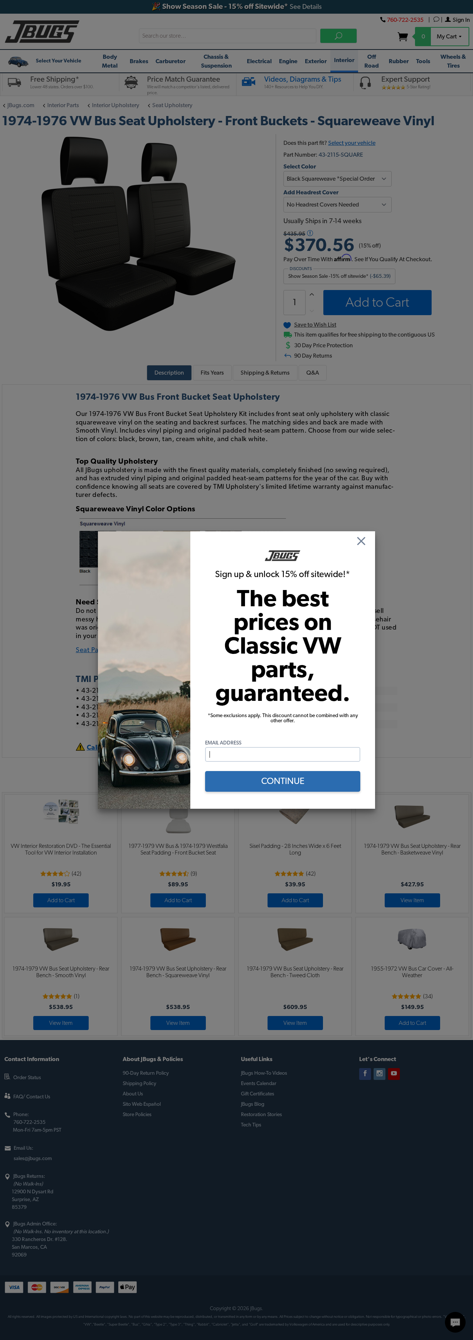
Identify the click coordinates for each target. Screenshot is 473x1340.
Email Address (223, 743)
